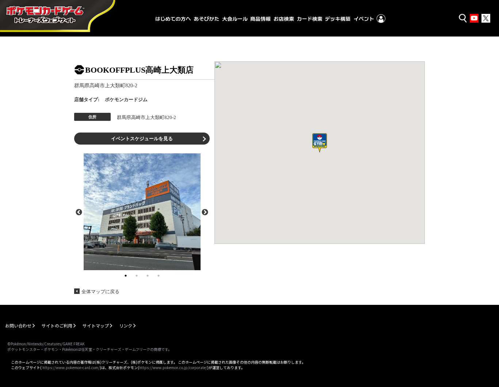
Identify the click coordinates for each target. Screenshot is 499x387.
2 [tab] (136, 275)
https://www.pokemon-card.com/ (71, 367)
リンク (125, 325)
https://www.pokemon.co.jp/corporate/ (173, 367)
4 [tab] (158, 275)
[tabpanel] (142, 211)
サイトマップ (96, 325)
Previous (79, 212)
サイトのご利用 (57, 325)
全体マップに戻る (100, 291)
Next (205, 212)
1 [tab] (125, 275)
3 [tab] (147, 275)
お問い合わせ (18, 325)
